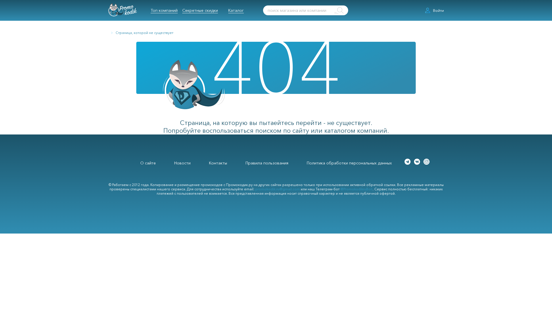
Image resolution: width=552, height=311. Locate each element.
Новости (182, 163)
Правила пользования (267, 163)
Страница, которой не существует (144, 33)
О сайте (148, 163)
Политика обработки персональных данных (349, 163)
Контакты (218, 163)
